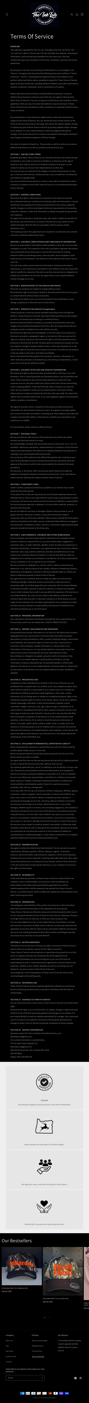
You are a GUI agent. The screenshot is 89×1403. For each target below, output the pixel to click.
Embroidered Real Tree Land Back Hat (56, 1299)
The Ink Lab (41, 1397)
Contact (9, 1362)
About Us (9, 1340)
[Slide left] (39, 1317)
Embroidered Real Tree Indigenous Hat (15, 1288)
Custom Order (11, 1356)
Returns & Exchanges (39, 1340)
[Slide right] (49, 1317)
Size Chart (9, 1351)
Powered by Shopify (50, 1397)
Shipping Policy (37, 1346)
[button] (7, 14)
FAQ (7, 1346)
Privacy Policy (37, 1351)
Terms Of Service (38, 1356)
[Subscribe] (41, 1378)
